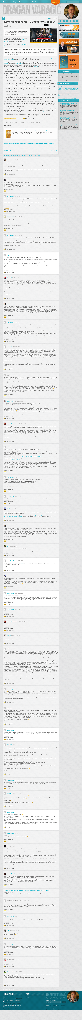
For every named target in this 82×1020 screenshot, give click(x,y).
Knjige (21, 2)
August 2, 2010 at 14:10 (17, 708)
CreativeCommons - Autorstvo (60, 1008)
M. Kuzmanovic (10, 496)
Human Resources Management (35, 143)
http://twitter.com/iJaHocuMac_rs (40, 515)
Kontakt (47, 1009)
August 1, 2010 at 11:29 (19, 560)
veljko (8, 930)
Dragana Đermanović (39, 112)
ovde (22, 563)
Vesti (58, 1009)
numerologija (10, 944)
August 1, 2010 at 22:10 (18, 609)
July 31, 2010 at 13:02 (18, 255)
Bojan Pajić (9, 346)
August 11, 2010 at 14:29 (23, 873)
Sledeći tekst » (53, 150)
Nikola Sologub (10, 689)
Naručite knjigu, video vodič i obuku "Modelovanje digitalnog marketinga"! (30, 130)
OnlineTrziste (10, 649)
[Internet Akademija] (69, 27)
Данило (9, 635)
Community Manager (24, 143)
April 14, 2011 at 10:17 (18, 916)
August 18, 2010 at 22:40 (8, 892)
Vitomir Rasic (10, 971)
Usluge (15, 2)
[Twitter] (64, 21)
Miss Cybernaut (10, 322)
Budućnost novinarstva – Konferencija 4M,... (68, 124)
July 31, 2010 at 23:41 (13, 546)
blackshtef (9, 278)
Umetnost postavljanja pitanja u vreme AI (68, 73)
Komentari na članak (9, 268)
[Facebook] (67, 21)
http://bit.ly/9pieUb (10, 611)
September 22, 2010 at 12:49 (23, 900)
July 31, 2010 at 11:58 (18, 159)
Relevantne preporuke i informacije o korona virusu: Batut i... (68, 103)
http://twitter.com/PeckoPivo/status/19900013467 (13, 516)
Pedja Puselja (10, 159)
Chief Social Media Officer (14, 143)
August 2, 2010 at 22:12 (19, 812)
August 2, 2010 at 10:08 (18, 648)
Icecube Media (10, 916)
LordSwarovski (10, 216)
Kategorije (56, 2)
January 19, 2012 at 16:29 (18, 944)
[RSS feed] (60, 21)
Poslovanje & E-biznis (18, 25)
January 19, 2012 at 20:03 (14, 959)
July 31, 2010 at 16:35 (19, 401)
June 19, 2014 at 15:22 (18, 971)
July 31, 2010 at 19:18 (18, 446)
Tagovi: (6, 143)
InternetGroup (62, 1005)
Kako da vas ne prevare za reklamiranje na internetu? (68, 92)
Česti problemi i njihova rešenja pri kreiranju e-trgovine (67, 95)
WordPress (64, 1006)
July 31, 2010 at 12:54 (18, 235)
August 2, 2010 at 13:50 (19, 688)
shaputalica (9, 304)
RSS (20, 146)
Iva (7, 846)
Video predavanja (64, 83)
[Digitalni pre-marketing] (69, 61)
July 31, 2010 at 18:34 (22, 423)
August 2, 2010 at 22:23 (18, 833)
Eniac (8, 180)
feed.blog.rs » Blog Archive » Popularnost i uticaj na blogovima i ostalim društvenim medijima (27, 890)
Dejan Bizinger (10, 196)
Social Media (51, 143)
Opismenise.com (53, 1006)
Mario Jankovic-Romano (13, 874)
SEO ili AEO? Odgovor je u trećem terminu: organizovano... (13, 1001)
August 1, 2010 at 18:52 (19, 593)
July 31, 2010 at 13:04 (16, 277)
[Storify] (70, 21)
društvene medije (19, 63)
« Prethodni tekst (8, 150)
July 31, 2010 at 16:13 (13, 375)
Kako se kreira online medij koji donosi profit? (67, 98)
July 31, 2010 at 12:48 (18, 216)
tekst (12, 38)
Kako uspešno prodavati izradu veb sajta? (66, 86)
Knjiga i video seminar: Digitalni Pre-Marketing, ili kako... (68, 110)
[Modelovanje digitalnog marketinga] (69, 46)
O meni (8, 2)
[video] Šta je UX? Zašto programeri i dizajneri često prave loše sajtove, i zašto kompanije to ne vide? (68, 89)
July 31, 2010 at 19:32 (18, 477)
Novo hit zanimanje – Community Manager (29, 21)
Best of (27, 2)
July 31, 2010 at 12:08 (13, 180)
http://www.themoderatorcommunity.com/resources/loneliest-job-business (27, 456)
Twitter (28, 994)
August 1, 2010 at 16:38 (15, 575)
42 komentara (53, 18)
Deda (8, 546)
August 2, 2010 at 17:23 (19, 730)
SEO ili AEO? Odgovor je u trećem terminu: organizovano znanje (68, 77)
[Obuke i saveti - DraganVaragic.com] (69, 35)
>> (30, 136)
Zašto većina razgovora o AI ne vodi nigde (68, 80)
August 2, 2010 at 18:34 (19, 780)
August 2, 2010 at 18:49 (17, 793)
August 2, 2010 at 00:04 (22, 621)
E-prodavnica (42, 2)
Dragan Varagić (12, 146)
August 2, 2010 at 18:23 (17, 744)
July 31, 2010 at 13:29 (16, 303)
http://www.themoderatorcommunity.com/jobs (12, 459)
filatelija (36, 66)
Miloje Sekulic (10, 609)
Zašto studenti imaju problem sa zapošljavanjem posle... (67, 117)
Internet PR (11, 25)
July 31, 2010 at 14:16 (16, 346)
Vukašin (8, 508)
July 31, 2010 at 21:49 (15, 508)
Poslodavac (9, 708)
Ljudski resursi (45, 143)
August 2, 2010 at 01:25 (15, 635)
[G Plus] (74, 21)
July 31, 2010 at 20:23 (18, 496)
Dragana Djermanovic (12, 423)
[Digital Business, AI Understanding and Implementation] (32, 8)
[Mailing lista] (77, 21)
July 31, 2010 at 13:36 (18, 322)
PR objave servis (53, 1009)
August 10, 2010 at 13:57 (13, 846)
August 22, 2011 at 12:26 (14, 930)
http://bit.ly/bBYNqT (21, 611)
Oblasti (34, 2)
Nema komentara (19, 998)
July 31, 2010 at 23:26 (16, 526)
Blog (4, 1)
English (61, 1009)
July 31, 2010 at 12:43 (18, 196)
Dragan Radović (10, 401)
